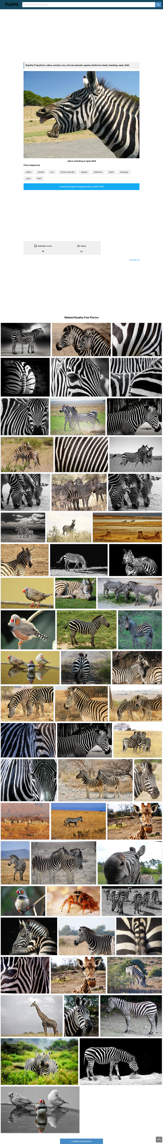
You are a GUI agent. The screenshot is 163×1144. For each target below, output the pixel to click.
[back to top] (159, 1139)
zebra (28, 172)
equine (84, 172)
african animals (67, 172)
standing (124, 172)
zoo (52, 172)
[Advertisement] (81, 35)
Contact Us (134, 260)
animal (41, 172)
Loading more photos (81, 1141)
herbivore (98, 172)
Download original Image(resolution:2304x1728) (82, 186)
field (39, 178)
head (111, 172)
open (28, 178)
